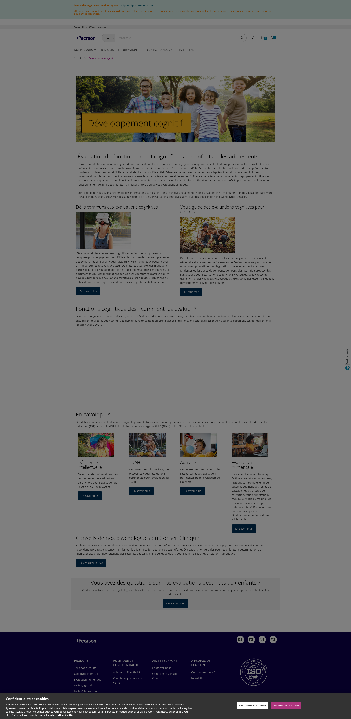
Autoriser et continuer (286, 705)
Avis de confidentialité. (59, 715)
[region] (175, 706)
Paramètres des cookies (252, 705)
